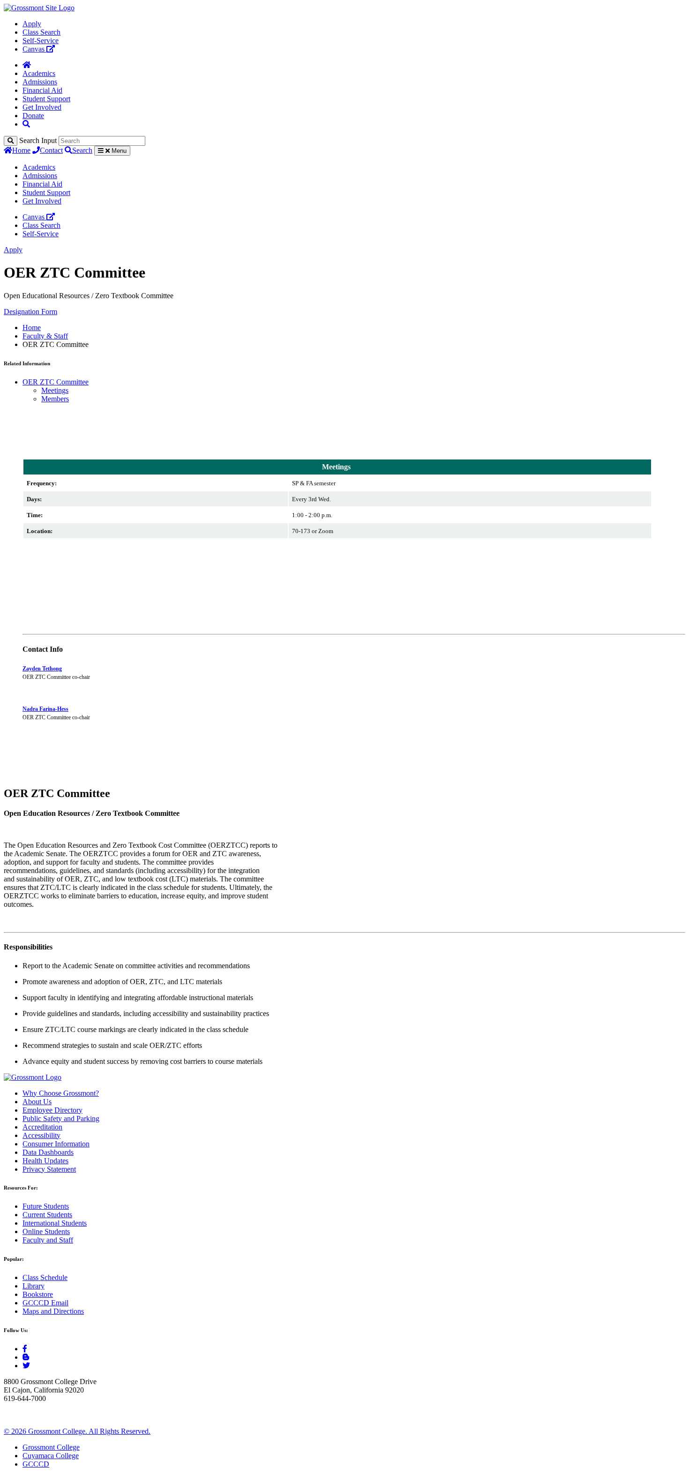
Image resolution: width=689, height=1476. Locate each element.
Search (82, 150)
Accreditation (42, 1127)
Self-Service (40, 41)
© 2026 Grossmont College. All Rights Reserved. (77, 1431)
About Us (37, 1102)
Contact (51, 150)
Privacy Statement (49, 1169)
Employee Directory (52, 1110)
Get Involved (41, 107)
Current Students (47, 1215)
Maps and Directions (53, 1311)
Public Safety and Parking (60, 1118)
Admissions (39, 82)
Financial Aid (42, 90)
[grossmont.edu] (39, 8)
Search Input (38, 140)
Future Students (45, 1206)
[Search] (10, 141)
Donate (33, 116)
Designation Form (30, 312)
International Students (54, 1223)
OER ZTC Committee (55, 382)
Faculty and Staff (47, 1240)
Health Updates (45, 1161)
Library (33, 1286)
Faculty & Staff (45, 336)
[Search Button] (26, 124)
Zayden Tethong (42, 668)
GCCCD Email (45, 1303)
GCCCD (35, 1464)
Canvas (34, 49)
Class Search (41, 32)
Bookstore (37, 1294)
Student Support (46, 99)
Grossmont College (51, 1447)
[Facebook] (24, 1349)
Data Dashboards (48, 1152)
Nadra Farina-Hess (45, 709)
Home (21, 150)
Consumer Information (56, 1144)
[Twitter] (26, 1366)
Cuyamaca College (50, 1456)
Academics (38, 73)
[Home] (26, 65)
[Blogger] (25, 1357)
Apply (31, 24)
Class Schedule (44, 1277)
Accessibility (41, 1135)
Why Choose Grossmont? (60, 1093)
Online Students (46, 1231)
